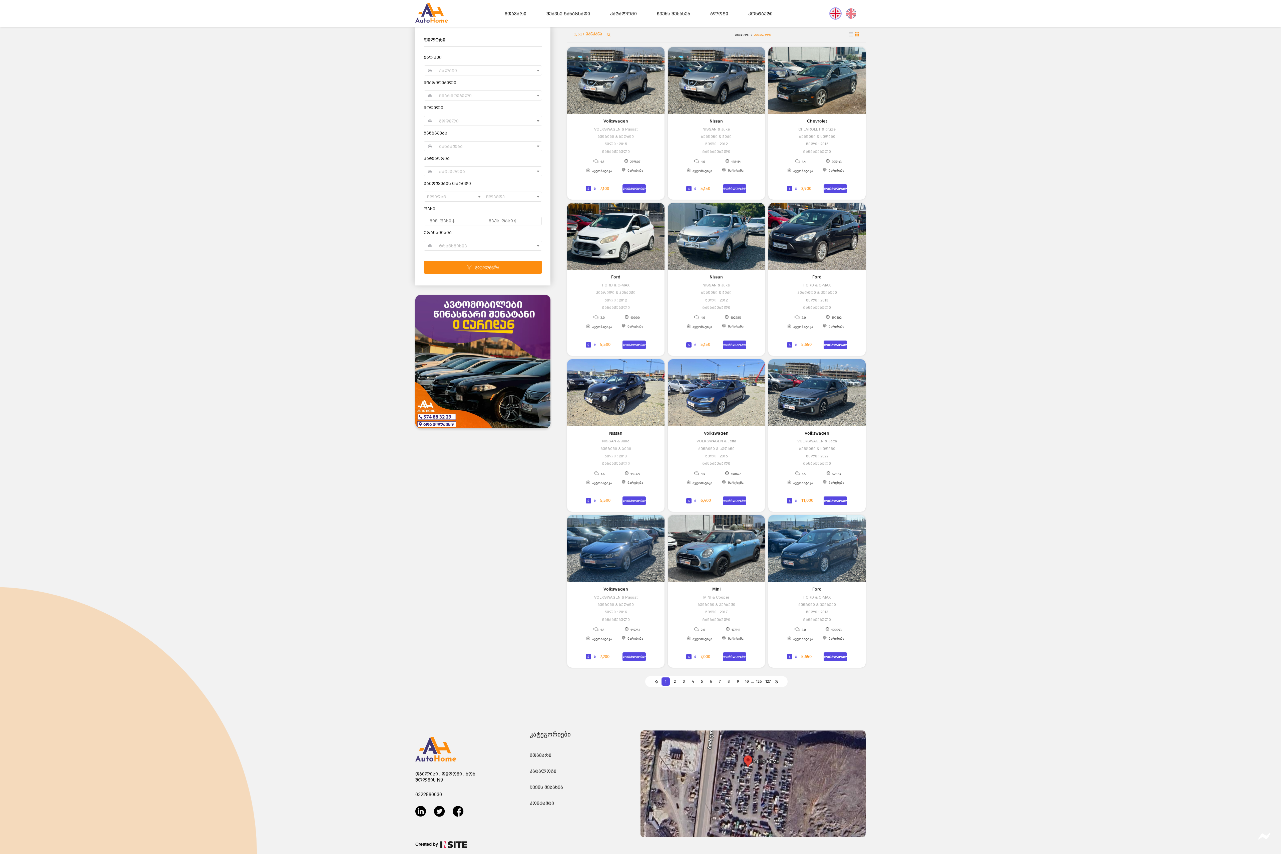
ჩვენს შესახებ (673, 13)
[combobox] (489, 70)
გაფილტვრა (487, 267)
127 (768, 681)
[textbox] (488, 70)
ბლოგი (719, 13)
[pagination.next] (777, 681)
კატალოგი (623, 13)
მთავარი (515, 13)
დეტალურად (634, 189)
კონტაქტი (760, 13)
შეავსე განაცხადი (568, 13)
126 (759, 681)
